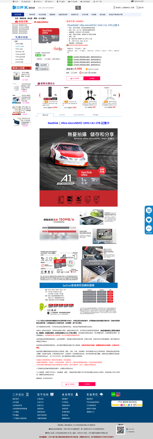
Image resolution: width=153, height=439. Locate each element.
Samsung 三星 (20, 51)
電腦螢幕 (52, 14)
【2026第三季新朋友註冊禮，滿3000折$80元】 (84, 59)
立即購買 (92, 78)
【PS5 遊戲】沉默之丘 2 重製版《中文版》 (26, 74)
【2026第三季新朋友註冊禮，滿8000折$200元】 (85, 57)
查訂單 (141, 7)
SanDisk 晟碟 (20, 46)
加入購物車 (76, 78)
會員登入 (119, 7)
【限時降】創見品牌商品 (20, 33)
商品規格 (62, 115)
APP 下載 (98, 1)
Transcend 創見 (20, 54)
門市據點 (62, 1)
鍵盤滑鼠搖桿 (63, 14)
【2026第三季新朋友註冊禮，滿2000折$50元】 (84, 62)
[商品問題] (42, 66)
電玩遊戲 (102, 14)
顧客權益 (60, 425)
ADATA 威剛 (19, 44)
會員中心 (39, 1)
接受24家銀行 (56, 59)
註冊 (132, 7)
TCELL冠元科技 (20, 57)
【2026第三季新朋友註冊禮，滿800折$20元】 (84, 65)
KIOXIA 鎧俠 (19, 62)
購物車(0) (126, 7)
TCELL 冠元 (19, 49)
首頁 (16, 1)
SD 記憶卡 (42, 18)
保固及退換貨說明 (78, 115)
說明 (96, 69)
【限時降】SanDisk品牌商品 (21, 27)
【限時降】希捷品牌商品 (20, 31)
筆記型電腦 (42, 14)
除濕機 (94, 14)
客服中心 (50, 1)
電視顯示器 (74, 14)
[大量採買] (42, 70)
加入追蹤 (85, 73)
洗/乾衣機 (85, 14)
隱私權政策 (68, 425)
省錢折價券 (26, 1)
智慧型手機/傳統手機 (116, 14)
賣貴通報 (93, 73)
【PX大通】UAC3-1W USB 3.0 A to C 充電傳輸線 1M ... (26, 109)
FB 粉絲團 (73, 1)
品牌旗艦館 (86, 1)
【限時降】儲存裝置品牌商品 (21, 29)
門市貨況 (95, 115)
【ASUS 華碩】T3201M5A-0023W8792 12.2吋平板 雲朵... (26, 98)
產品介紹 (45, 115)
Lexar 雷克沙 (19, 59)
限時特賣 (32, 14)
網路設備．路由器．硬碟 (28, 18)
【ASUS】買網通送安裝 (19, 25)
